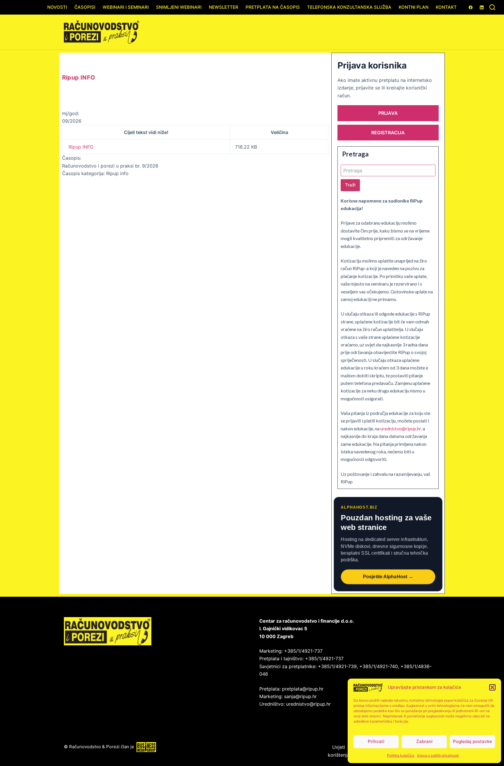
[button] (492, 687)
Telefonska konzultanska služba (349, 7)
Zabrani (424, 741)
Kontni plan (413, 7)
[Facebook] (471, 7)
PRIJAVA (388, 113)
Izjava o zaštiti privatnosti (438, 755)
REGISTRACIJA (388, 132)
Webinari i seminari (126, 7)
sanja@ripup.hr (300, 696)
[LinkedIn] (482, 7)
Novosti (57, 7)
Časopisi (84, 7)
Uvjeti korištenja (338, 751)
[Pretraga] (492, 7)
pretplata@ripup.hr (302, 689)
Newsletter (223, 7)
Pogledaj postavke (472, 741)
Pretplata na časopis (273, 7)
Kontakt (446, 7)
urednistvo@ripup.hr (400, 428)
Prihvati (376, 741)
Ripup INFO (81, 147)
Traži (350, 185)
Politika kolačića (400, 755)
